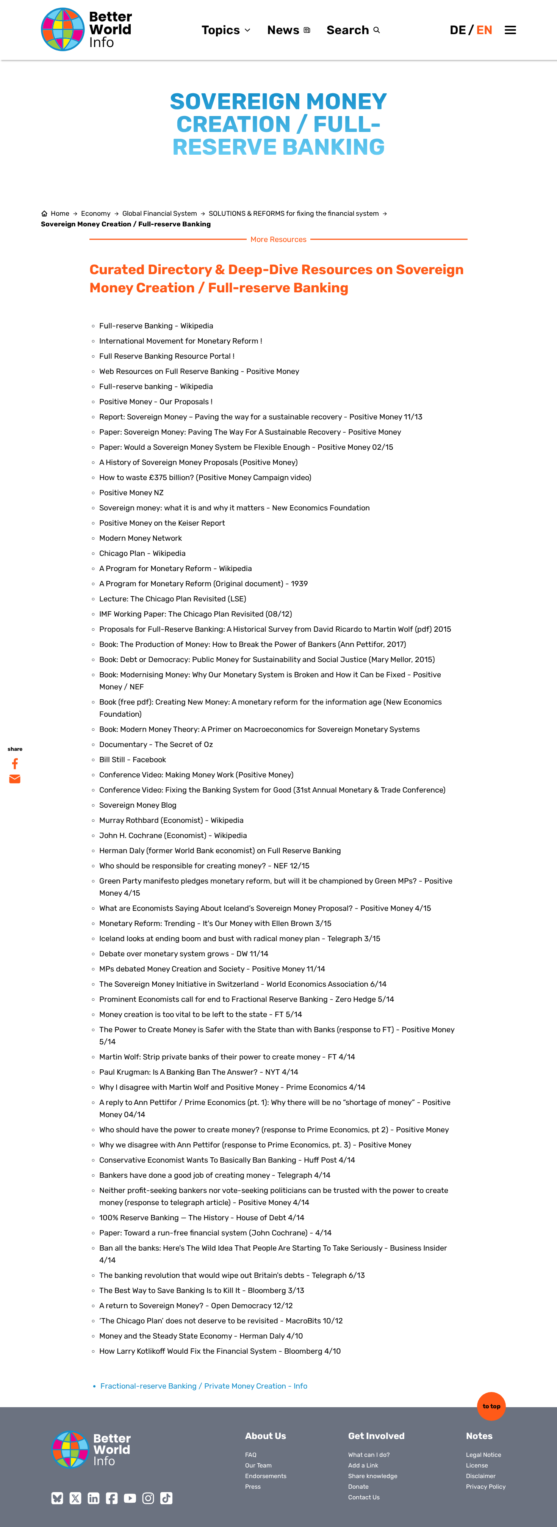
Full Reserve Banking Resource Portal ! (167, 356)
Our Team (258, 1465)
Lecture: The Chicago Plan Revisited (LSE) (172, 598)
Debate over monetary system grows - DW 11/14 (183, 953)
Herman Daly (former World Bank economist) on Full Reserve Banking (220, 850)
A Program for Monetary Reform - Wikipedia (175, 568)
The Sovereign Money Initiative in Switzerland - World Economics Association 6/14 (242, 984)
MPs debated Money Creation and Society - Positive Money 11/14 (212, 968)
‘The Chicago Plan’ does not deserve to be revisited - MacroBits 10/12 (221, 1320)
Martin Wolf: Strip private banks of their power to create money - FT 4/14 (227, 1056)
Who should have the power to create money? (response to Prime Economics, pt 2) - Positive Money (274, 1129)
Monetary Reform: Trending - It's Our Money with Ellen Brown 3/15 (215, 923)
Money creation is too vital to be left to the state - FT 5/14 (200, 1014)
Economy (96, 213)
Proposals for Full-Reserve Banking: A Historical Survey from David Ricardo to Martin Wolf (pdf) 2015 (275, 629)
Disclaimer (481, 1476)
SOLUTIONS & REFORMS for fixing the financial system (294, 213)
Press (253, 1486)
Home (60, 213)
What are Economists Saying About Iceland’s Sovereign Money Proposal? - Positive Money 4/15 (265, 908)
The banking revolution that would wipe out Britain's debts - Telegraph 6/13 (232, 1275)
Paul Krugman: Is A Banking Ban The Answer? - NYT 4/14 (198, 1072)
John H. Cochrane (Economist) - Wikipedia (173, 835)
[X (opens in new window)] (75, 1498)
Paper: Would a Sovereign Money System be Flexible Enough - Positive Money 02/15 (246, 447)
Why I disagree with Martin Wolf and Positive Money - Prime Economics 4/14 (232, 1087)
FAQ (251, 1454)
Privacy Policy (486, 1486)
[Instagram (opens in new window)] (148, 1498)
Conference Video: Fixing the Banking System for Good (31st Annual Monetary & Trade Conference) (272, 789)
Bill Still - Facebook (132, 759)
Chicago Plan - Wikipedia (142, 553)
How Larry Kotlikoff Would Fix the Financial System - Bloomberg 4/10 (220, 1351)
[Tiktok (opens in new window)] (166, 1498)
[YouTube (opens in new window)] (130, 1498)
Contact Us (364, 1497)
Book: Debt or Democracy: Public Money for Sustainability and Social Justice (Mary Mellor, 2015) (267, 659)
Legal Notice (483, 1454)
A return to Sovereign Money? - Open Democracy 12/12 (196, 1305)
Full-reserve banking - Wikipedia (156, 386)
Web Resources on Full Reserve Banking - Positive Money (199, 371)
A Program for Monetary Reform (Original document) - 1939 (203, 583)
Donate (358, 1486)
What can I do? (369, 1454)
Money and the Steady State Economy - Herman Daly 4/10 (201, 1335)
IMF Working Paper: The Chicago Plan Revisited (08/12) (195, 613)
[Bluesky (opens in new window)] (57, 1498)
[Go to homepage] (86, 29)
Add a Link (363, 1465)
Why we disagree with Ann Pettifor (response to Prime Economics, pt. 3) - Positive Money (255, 1144)
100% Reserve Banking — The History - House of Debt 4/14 (201, 1217)
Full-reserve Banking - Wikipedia (156, 325)
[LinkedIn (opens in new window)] (94, 1498)
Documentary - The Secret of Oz (156, 744)
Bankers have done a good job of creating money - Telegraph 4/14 (214, 1175)
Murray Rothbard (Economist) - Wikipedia (171, 820)
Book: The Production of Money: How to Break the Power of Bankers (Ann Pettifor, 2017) (252, 644)
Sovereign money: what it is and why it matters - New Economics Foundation (234, 507)
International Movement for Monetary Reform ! (180, 340)
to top (492, 1406)
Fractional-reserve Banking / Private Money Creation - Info (203, 1385)
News (283, 30)
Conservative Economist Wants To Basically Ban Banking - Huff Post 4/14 (227, 1159)
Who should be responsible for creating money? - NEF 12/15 (204, 865)
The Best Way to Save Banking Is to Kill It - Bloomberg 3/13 (201, 1290)
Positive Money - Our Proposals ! (156, 401)
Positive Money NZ (131, 492)
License (477, 1465)
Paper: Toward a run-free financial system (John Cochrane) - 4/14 (215, 1232)
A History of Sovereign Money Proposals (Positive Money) (198, 462)
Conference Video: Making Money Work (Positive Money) (196, 774)
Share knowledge (372, 1476)
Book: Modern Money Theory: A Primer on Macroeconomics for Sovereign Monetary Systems (259, 729)
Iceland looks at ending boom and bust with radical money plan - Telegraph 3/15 (239, 938)
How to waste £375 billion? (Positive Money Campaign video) (205, 477)
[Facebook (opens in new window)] (112, 1498)
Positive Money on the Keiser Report (162, 522)
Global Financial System (159, 213)
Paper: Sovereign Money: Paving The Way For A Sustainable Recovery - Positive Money (250, 431)
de (458, 30)
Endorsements (265, 1476)
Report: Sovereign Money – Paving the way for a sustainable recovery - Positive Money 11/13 (260, 416)
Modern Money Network (140, 538)
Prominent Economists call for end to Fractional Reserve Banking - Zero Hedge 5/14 (246, 999)
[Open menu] (510, 30)
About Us (265, 1436)
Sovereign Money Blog (138, 805)
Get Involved (376, 1436)
